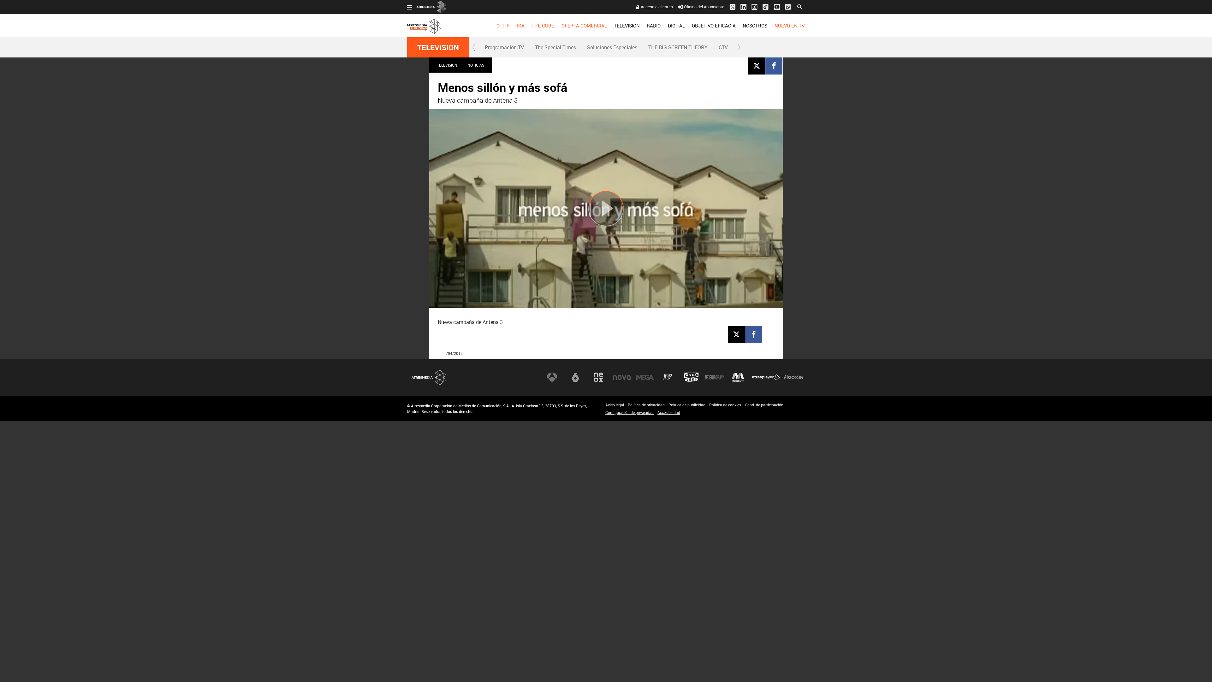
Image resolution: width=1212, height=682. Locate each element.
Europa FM (714, 377)
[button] (474, 47)
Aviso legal (614, 404)
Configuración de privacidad (629, 412)
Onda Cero (691, 377)
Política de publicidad (686, 404)
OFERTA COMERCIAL (584, 25)
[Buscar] (800, 6)
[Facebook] (773, 65)
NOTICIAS (475, 65)
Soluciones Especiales (612, 47)
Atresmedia (429, 377)
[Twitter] (756, 65)
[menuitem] (503, 25)
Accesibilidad (668, 412)
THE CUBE (543, 25)
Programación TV (504, 47)
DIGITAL (676, 25)
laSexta (575, 377)
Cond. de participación (764, 404)
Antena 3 (552, 377)
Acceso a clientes (657, 6)
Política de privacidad (646, 404)
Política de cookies (725, 404)
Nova (621, 377)
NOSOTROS (755, 25)
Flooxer (793, 377)
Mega (645, 377)
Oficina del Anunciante (704, 6)
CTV (723, 47)
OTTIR (503, 25)
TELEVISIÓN (627, 25)
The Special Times (555, 47)
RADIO (654, 25)
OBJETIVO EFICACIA (714, 25)
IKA (521, 25)
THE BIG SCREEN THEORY (678, 47)
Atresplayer (766, 377)
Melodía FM (737, 377)
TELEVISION (438, 47)
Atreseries (668, 377)
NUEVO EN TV (790, 25)
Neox (598, 377)
